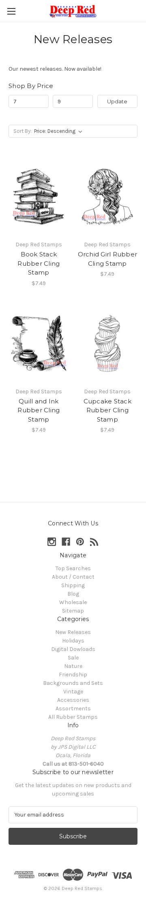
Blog (73, 593)
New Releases (73, 632)
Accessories (73, 700)
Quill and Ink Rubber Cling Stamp (38, 410)
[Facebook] (66, 541)
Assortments (73, 708)
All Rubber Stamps (73, 717)
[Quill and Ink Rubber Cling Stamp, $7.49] (39, 344)
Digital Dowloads (73, 649)
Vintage (73, 691)
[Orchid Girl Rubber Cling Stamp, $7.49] (108, 197)
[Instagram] (51, 541)
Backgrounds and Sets (73, 683)
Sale (73, 657)
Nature (73, 666)
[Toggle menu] (11, 11)
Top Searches (73, 568)
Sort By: (22, 131)
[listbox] (60, 131)
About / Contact (73, 576)
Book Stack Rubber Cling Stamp (38, 263)
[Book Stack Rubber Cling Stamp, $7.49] (39, 197)
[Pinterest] (80, 541)
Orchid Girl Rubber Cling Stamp (107, 258)
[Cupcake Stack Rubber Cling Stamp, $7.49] (108, 344)
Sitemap (73, 610)
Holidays (73, 640)
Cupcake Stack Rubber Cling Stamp (107, 410)
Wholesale (73, 602)
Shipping (73, 585)
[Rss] (94, 541)
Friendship (73, 674)
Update (117, 101)
